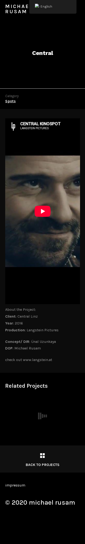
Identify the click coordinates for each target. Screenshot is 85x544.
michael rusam (19, 9)
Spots (10, 101)
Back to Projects (43, 464)
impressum (15, 485)
